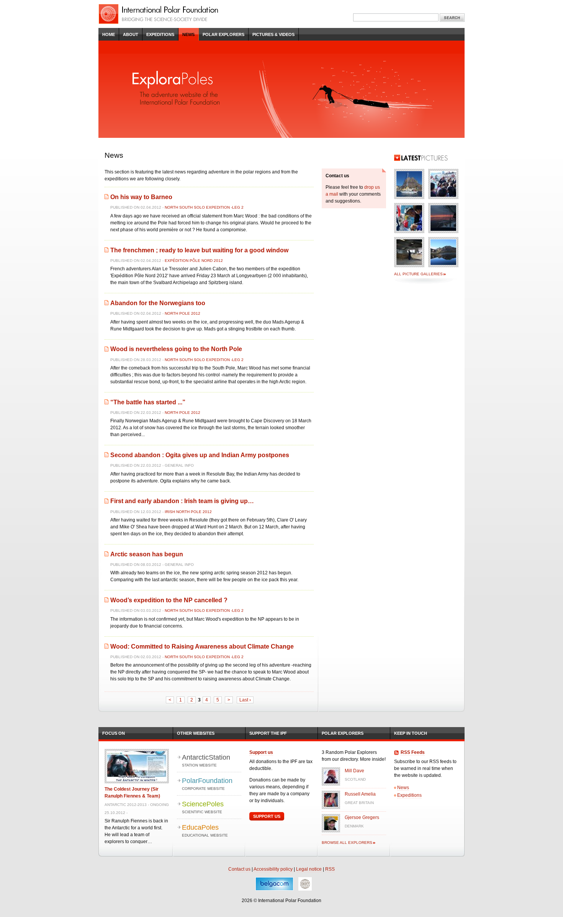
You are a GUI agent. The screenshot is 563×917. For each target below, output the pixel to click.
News (188, 34)
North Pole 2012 (182, 313)
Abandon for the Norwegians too (157, 303)
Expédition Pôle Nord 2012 (194, 260)
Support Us (266, 816)
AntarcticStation (206, 760)
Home (108, 34)
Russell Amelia (360, 794)
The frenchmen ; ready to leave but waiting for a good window (199, 250)
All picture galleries (418, 274)
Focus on (113, 733)
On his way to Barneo (141, 197)
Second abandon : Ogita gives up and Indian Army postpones (199, 455)
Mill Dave (354, 770)
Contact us (239, 869)
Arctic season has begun (146, 554)
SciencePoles (203, 807)
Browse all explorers (347, 842)
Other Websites (195, 733)
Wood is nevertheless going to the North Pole (176, 349)
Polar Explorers (223, 34)
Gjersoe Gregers (362, 817)
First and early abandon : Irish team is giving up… (182, 501)
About (130, 34)
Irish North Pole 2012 (188, 512)
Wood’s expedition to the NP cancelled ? (168, 600)
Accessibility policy (273, 869)
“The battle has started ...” (147, 402)
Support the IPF (268, 733)
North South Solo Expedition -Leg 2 (204, 207)
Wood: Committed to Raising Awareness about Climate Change (202, 646)
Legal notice (309, 869)
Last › (245, 700)
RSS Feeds (413, 752)
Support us (261, 752)
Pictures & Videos (273, 34)
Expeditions (160, 34)
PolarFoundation (207, 784)
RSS (330, 869)
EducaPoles (205, 830)
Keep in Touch (410, 733)
